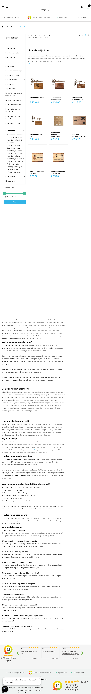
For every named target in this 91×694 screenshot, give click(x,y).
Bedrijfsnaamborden (12, 53)
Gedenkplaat (9, 66)
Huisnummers (10, 84)
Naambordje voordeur (13, 105)
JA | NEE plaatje (10, 89)
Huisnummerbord (11, 80)
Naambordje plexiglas (15, 153)
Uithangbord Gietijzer (14, 167)
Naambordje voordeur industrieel (13, 110)
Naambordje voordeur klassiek (13, 117)
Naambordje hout (26, 27)
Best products (10, 57)
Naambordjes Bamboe (15, 161)
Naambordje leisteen (14, 151)
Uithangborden (12, 169)
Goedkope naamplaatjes (14, 71)
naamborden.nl (29, 450)
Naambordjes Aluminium (15, 159)
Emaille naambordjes (14, 137)
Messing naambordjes (13, 100)
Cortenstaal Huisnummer (14, 62)
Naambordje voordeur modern (13, 124)
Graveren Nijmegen (25, 693)
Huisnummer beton (12, 75)
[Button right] (24, 193)
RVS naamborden (13, 164)
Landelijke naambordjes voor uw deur (13, 94)
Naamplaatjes (10, 176)
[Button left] (4, 193)
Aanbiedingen (10, 48)
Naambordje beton (13, 145)
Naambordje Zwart (13, 156)
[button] (5, 689)
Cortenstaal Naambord (15, 135)
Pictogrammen (10, 181)
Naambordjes (12, 27)
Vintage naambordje (14, 172)
